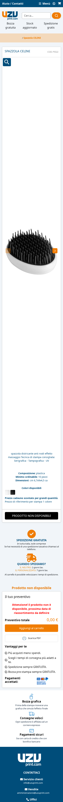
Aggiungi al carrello (31, 628)
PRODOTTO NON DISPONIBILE (31, 516)
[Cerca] (56, 15)
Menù (46, 3)
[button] (8, 250)
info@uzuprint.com (33, 782)
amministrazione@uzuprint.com (33, 792)
